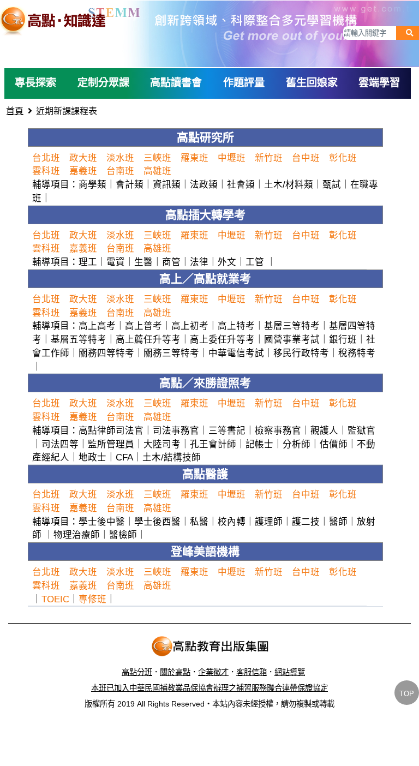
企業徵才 (213, 672)
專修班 (92, 599)
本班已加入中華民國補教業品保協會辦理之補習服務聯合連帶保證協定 (209, 688)
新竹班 (269, 158)
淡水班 (120, 158)
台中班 (306, 158)
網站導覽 (289, 672)
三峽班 (157, 158)
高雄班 (157, 171)
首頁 (14, 111)
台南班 (120, 171)
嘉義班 (83, 171)
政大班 (83, 158)
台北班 (46, 158)
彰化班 (343, 158)
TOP (406, 694)
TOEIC (55, 599)
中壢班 (232, 158)
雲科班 (46, 171)
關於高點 (175, 672)
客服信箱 (251, 672)
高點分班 (137, 672)
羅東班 (194, 158)
